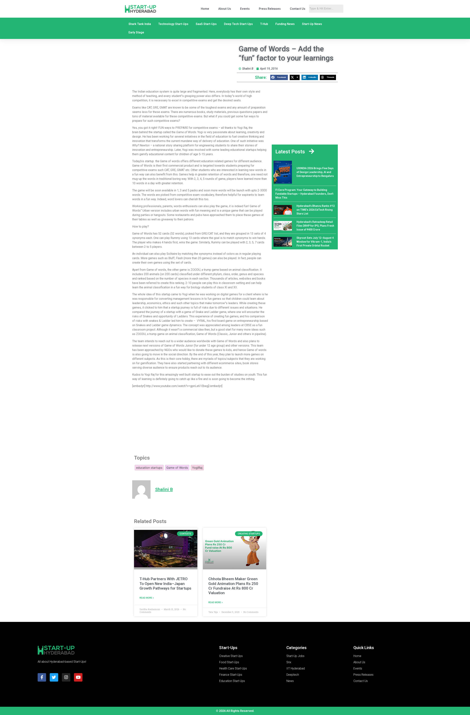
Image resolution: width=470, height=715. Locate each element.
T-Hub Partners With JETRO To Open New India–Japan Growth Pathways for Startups (165, 583)
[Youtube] (78, 677)
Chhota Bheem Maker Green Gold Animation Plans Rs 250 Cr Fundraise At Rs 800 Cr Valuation (233, 586)
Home (205, 8)
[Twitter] (54, 677)
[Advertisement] (200, 420)
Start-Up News (312, 24)
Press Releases (270, 8)
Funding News (285, 24)
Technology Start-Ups (173, 24)
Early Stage (136, 32)
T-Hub (264, 24)
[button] (279, 77)
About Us (224, 8)
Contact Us (297, 8)
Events (245, 8)
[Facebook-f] (42, 677)
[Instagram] (66, 677)
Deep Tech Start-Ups (238, 24)
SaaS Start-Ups (206, 24)
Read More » (147, 598)
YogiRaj (197, 467)
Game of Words (177, 467)
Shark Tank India (140, 24)
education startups (149, 467)
